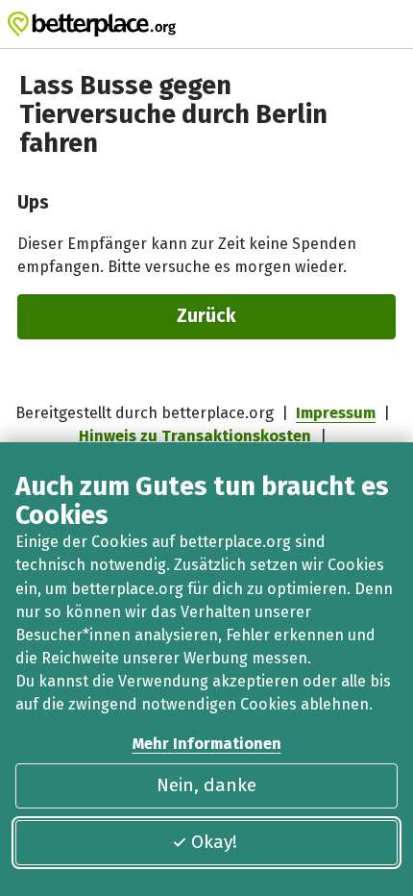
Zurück (206, 316)
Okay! (214, 842)
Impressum (336, 413)
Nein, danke (206, 785)
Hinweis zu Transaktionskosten (195, 436)
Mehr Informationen (207, 743)
